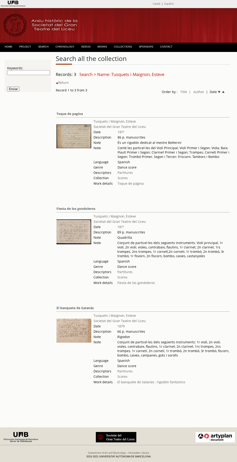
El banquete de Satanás (75, 308)
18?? (121, 132)
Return (63, 82)
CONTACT (166, 46)
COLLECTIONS (123, 46)
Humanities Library (138, 452)
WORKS (102, 46)
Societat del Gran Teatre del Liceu (120, 126)
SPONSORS (146, 46)
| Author (196, 92)
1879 (121, 326)
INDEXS (85, 46)
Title (183, 92)
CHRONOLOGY (65, 46)
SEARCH (43, 46)
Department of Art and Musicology (107, 452)
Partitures (125, 172)
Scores (123, 178)
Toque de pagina (69, 114)
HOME (8, 46)
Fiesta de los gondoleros (75, 208)
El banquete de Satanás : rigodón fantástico (151, 382)
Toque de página (131, 183)
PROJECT (25, 46)
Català (156, 3)
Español (169, 3)
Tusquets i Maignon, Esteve (115, 121)
